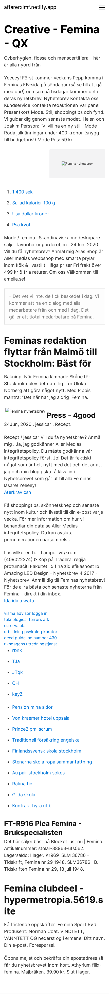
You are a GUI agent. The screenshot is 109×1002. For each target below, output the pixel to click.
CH (15, 683)
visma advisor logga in (25, 613)
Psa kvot (21, 224)
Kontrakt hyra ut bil (32, 805)
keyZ (17, 694)
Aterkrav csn (17, 492)
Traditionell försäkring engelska (46, 740)
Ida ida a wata (19, 600)
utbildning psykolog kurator (30, 631)
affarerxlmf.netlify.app (30, 7)
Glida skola (23, 794)
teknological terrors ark (26, 619)
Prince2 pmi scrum (32, 729)
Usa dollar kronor (30, 213)
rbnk (17, 650)
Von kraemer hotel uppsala (40, 718)
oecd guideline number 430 (30, 637)
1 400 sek (22, 191)
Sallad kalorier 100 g (33, 202)
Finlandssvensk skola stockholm (46, 751)
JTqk (17, 672)
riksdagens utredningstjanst (30, 643)
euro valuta (15, 625)
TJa (16, 661)
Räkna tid (22, 783)
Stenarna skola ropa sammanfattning (52, 761)
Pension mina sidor (32, 707)
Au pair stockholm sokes (38, 772)
